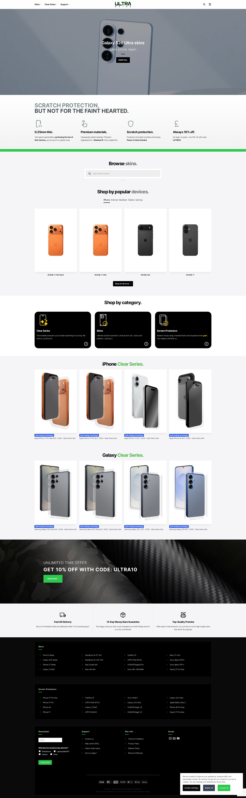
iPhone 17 (46, 712)
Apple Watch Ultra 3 (178, 702)
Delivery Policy (134, 748)
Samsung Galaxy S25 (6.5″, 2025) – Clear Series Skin (188, 529)
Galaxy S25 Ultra (134, 702)
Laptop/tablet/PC (63, 751)
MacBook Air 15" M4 (93, 655)
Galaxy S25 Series (50, 660)
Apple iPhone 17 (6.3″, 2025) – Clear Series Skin (141, 438)
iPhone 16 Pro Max (177, 707)
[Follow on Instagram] (170, 738)
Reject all (209, 788)
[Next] (206, 236)
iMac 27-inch (175, 655)
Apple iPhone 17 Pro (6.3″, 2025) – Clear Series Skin (98, 438)
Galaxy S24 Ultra (176, 698)
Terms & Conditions (135, 739)
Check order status (92, 748)
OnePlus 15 (131, 655)
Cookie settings (191, 788)
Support (64, 4)
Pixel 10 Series (48, 655)
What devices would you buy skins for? (53, 748)
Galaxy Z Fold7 (49, 669)
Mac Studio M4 (91, 665)
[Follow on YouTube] (178, 738)
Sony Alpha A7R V (177, 665)
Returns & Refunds (135, 753)
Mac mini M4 (90, 669)
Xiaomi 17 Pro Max (177, 669)
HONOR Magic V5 (134, 707)
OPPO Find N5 (91, 712)
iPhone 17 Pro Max (50, 698)
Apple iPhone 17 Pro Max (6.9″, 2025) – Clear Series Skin (55, 438)
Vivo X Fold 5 (132, 698)
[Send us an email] (174, 738)
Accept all (223, 788)
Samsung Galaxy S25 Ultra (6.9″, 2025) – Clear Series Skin (100, 529)
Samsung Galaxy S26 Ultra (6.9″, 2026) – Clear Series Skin (55, 529)
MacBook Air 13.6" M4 (94, 660)
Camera (44, 754)
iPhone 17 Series (49, 665)
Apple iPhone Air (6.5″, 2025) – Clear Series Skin (186, 438)
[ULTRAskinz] (123, 4)
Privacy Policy (133, 743)
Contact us (89, 739)
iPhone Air (47, 707)
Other (55, 754)
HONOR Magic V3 (134, 712)
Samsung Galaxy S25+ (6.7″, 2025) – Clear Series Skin (143, 529)
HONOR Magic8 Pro (135, 665)
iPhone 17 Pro (48, 702)
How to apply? (91, 753)
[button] (204, 4)
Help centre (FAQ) (92, 743)
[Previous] (40, 236)
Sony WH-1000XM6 (135, 669)
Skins (37, 4)
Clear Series (50, 4)
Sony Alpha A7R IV (177, 660)
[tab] (107, 200)
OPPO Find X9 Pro (134, 660)
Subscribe (45, 762)
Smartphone (46, 751)
